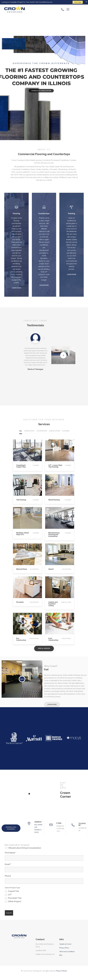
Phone (8, 876)
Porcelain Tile (14, 898)
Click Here (77, 2)
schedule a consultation (41, 91)
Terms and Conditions (67, 951)
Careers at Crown (65, 944)
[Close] (86, 1)
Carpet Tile (13, 891)
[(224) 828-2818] (62, 9)
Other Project (14, 901)
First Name (10, 853)
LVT (10, 895)
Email (8, 864)
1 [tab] (29, 794)
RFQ (60, 955)
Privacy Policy (64, 948)
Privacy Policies (61, 971)
